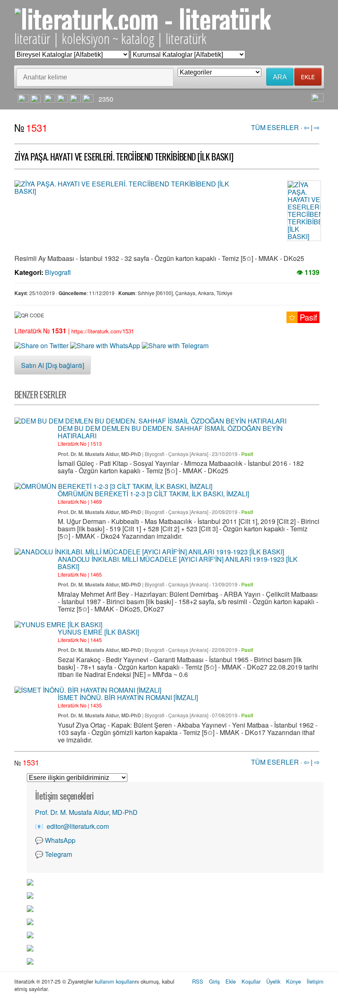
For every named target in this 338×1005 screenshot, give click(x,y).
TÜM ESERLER (275, 127)
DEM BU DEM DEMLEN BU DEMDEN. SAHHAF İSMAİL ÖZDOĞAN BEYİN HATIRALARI (170, 431)
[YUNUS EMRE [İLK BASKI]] (58, 624)
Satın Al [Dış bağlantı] (52, 365)
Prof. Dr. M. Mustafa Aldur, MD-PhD (99, 454)
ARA (280, 77)
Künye (293, 981)
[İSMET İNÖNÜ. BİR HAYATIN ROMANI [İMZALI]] (87, 690)
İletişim (315, 981)
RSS (197, 981)
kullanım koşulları (115, 981)
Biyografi (58, 272)
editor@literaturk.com (78, 826)
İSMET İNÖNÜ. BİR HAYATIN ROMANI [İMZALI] (128, 697)
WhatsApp (60, 840)
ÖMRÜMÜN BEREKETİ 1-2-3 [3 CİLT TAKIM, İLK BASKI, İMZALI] (153, 493)
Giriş (214, 981)
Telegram (58, 854)
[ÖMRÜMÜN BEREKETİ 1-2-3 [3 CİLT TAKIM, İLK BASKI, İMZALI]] (113, 486)
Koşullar (251, 981)
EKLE (308, 77)
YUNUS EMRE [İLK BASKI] (98, 632)
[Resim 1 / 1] (127, 187)
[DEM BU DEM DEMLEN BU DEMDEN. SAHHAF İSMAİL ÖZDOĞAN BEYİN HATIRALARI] (150, 421)
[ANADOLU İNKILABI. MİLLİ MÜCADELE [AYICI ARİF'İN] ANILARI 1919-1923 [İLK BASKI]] (149, 552)
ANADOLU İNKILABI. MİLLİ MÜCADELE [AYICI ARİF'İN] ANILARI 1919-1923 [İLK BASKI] (178, 562)
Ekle (230, 981)
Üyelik (273, 981)
